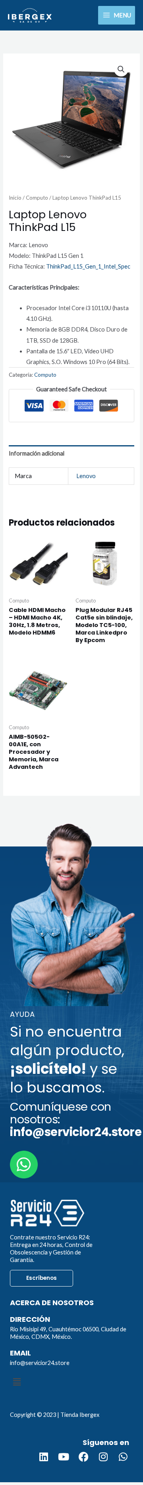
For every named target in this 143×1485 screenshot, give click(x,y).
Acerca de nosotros (52, 1303)
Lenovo (86, 476)
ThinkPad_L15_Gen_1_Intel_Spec (88, 266)
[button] (121, 69)
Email (20, 1353)
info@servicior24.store (40, 1362)
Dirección (30, 1319)
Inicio (15, 197)
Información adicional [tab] (36, 453)
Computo (37, 197)
